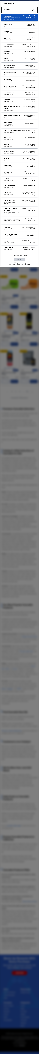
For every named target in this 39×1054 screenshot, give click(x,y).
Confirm (19, 265)
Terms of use (25, 270)
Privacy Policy (15, 270)
